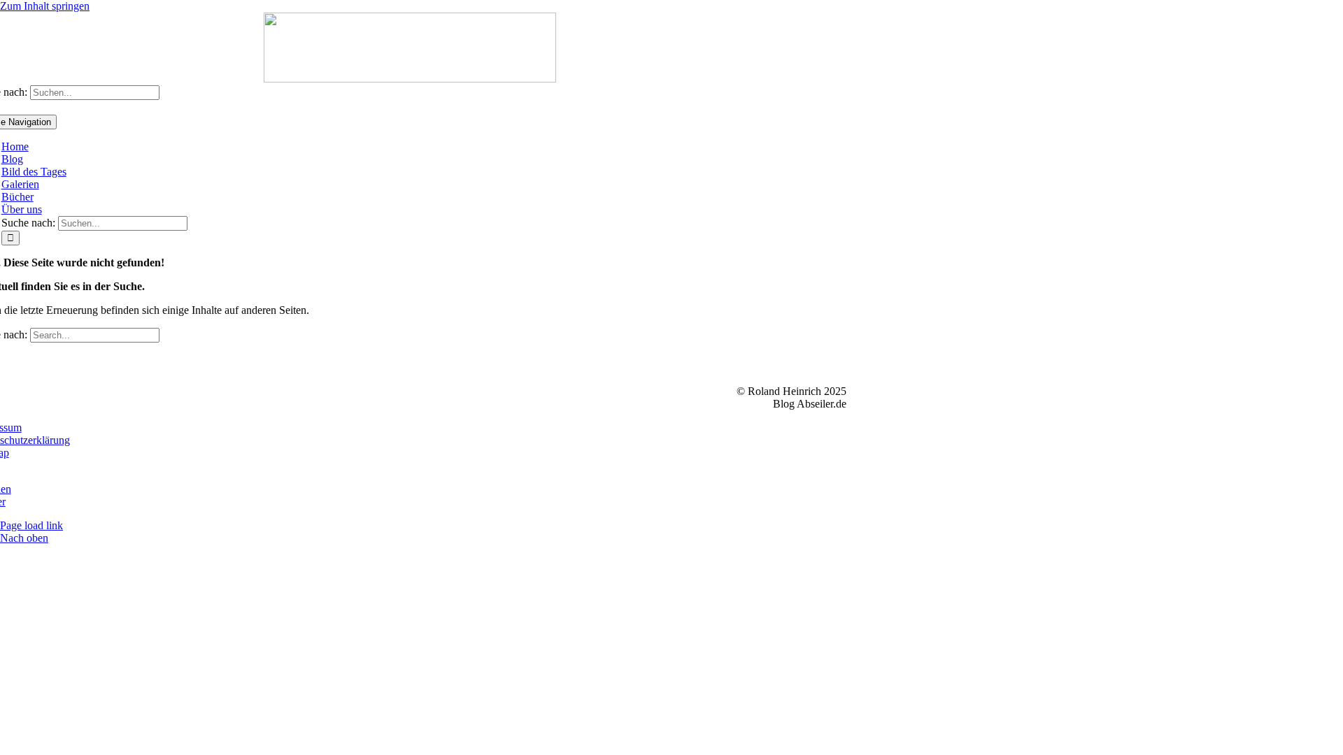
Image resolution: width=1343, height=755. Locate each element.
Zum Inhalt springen (45, 6)
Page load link (31, 525)
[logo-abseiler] (410, 79)
